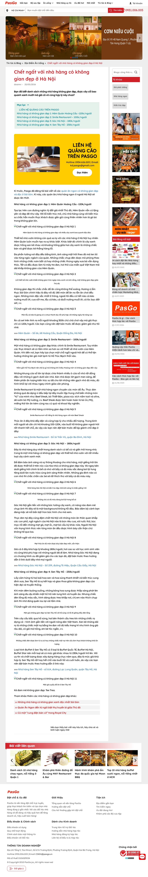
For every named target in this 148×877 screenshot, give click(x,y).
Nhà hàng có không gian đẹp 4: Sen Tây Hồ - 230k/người (48, 124)
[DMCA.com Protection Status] (127, 858)
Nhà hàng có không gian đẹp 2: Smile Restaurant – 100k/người (52, 117)
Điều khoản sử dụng (16, 827)
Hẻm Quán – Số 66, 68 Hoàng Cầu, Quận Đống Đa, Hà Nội (50, 333)
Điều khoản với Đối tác (18, 837)
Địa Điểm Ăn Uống (34, 63)
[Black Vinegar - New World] (74, 38)
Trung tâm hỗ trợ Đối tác (64, 827)
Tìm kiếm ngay (103, 806)
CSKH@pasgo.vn (43, 854)
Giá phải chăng (120, 87)
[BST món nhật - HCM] (126, 221)
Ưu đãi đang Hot (104, 810)
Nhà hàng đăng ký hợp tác (65, 834)
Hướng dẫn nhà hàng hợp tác (66, 831)
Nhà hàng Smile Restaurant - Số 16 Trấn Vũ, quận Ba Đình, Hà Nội (54, 437)
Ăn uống (47, 3)
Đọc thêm (82, 172)
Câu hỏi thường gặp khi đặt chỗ (67, 810)
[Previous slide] (8, 38)
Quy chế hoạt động (16, 831)
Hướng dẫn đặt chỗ (61, 806)
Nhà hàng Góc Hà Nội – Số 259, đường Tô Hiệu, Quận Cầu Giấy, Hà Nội (57, 565)
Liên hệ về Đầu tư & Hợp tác (65, 837)
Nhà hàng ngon (120, 96)
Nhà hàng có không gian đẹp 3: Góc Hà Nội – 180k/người (48, 120)
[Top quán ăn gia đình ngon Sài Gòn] (126, 127)
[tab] (71, 57)
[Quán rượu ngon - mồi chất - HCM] (126, 158)
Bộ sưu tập (35, 3)
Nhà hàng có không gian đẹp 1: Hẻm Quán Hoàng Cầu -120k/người (54, 113)
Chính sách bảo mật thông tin (21, 834)
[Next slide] (139, 38)
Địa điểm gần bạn (105, 803)
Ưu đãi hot (79, 3)
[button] (12, 760)
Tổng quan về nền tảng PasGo (66, 803)
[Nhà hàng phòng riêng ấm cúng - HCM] (126, 190)
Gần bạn (24, 3)
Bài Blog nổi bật (122, 239)
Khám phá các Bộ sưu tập (108, 813)
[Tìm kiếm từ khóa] (136, 72)
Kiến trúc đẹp (119, 105)
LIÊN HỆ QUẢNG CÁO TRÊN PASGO (39, 109)
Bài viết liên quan (22, 746)
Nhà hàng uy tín (64, 3)
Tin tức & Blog (104, 3)
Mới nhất (91, 3)
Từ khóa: (117, 79)
